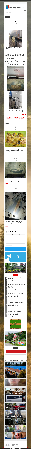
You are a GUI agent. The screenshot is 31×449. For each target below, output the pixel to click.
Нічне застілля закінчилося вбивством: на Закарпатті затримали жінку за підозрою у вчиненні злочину (16, 282)
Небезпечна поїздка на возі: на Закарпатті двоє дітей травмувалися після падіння (16, 284)
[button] (6, 234)
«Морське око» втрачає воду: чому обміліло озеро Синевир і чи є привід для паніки (16, 307)
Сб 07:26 (6, 314)
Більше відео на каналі (16, 351)
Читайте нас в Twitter (16, 248)
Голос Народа (7, 383)
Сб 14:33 (6, 282)
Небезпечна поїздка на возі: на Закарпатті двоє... (14, 409)
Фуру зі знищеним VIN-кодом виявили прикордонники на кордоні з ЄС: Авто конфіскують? (14, 222)
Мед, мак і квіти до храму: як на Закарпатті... (13, 430)
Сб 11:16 (6, 300)
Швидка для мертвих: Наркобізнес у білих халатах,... (15, 423)
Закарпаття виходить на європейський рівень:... (14, 393)
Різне (6, 436)
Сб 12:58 (6, 291)
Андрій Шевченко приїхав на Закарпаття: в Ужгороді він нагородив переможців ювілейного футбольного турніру (16, 280)
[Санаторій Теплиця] (15, 338)
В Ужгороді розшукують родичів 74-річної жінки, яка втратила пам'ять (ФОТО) (16, 302)
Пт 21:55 (6, 316)
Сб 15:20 (6, 280)
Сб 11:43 (6, 296)
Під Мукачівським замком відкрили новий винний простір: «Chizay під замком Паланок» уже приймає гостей (15, 11)
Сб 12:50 (6, 293)
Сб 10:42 (6, 305)
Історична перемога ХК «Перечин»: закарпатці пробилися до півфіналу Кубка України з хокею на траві (15, 305)
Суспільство (7, 375)
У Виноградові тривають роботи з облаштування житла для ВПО (8, 118)
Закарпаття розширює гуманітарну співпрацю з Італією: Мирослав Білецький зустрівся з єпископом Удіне (16, 296)
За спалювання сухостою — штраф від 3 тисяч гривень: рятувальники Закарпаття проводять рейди (15, 314)
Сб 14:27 (6, 284)
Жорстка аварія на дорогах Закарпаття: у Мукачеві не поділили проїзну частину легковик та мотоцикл (16, 309)
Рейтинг (25, 16)
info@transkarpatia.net (19, 446)
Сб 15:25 (6, 278)
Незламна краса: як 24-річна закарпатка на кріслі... (15, 416)
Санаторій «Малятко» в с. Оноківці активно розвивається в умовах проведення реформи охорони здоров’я (19, 118)
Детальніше (6, 183)
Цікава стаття (23, 114)
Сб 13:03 (6, 289)
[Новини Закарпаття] (15, 7)
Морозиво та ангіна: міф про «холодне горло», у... (14, 438)
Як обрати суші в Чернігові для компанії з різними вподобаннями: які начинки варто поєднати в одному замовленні (16, 300)
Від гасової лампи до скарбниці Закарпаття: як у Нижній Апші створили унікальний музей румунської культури (16, 311)
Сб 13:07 (6, 287)
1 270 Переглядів (20, 16)
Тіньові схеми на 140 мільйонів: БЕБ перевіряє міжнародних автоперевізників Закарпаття (15, 316)
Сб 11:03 (6, 302)
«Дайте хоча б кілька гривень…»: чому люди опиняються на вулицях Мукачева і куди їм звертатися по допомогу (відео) (15, 293)
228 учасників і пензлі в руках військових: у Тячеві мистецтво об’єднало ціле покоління (16, 287)
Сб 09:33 (6, 307)
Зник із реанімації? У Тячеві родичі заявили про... (14, 385)
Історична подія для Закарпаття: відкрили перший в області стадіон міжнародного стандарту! (16, 278)
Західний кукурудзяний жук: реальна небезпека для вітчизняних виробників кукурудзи (14, 150)
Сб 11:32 (6, 298)
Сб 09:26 (6, 309)
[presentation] (6, 234)
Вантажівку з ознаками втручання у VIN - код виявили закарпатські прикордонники (15, 180)
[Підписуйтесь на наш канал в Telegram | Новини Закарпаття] (15, 256)
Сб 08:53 (6, 311)
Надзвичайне (7, 407)
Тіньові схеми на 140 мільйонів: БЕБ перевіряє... (14, 400)
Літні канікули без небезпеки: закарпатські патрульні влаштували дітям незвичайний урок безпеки (16, 291)
